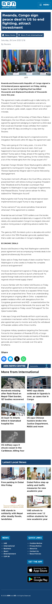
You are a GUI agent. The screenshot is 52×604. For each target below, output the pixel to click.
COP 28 (7, 556)
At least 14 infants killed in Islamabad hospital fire (11, 421)
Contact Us (34, 551)
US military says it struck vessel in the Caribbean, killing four (12, 448)
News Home (10, 35)
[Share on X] (17, 359)
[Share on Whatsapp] (23, 359)
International (9, 546)
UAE (5, 543)
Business (7, 548)
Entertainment (10, 554)
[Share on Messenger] (10, 359)
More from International (32, 35)
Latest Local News (14, 462)
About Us (33, 548)
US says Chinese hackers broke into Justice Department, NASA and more (37, 422)
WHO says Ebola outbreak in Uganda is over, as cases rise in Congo (38, 395)
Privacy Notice (35, 546)
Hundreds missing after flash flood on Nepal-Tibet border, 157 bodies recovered (12, 395)
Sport (6, 551)
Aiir (15, 596)
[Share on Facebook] (4, 359)
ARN (8, 596)
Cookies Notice (36, 543)
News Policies (35, 554)
